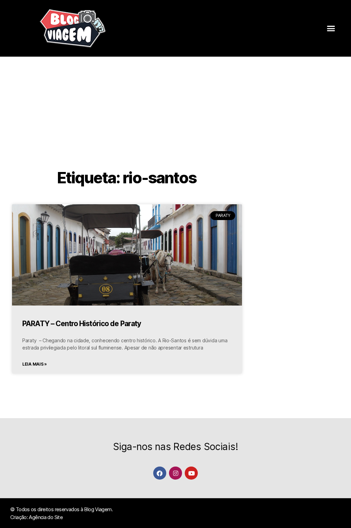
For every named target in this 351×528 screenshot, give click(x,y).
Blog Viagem (97, 509)
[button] (331, 28)
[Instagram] (175, 473)
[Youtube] (191, 473)
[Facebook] (159, 473)
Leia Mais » (34, 364)
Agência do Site (46, 517)
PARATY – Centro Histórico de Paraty (81, 323)
